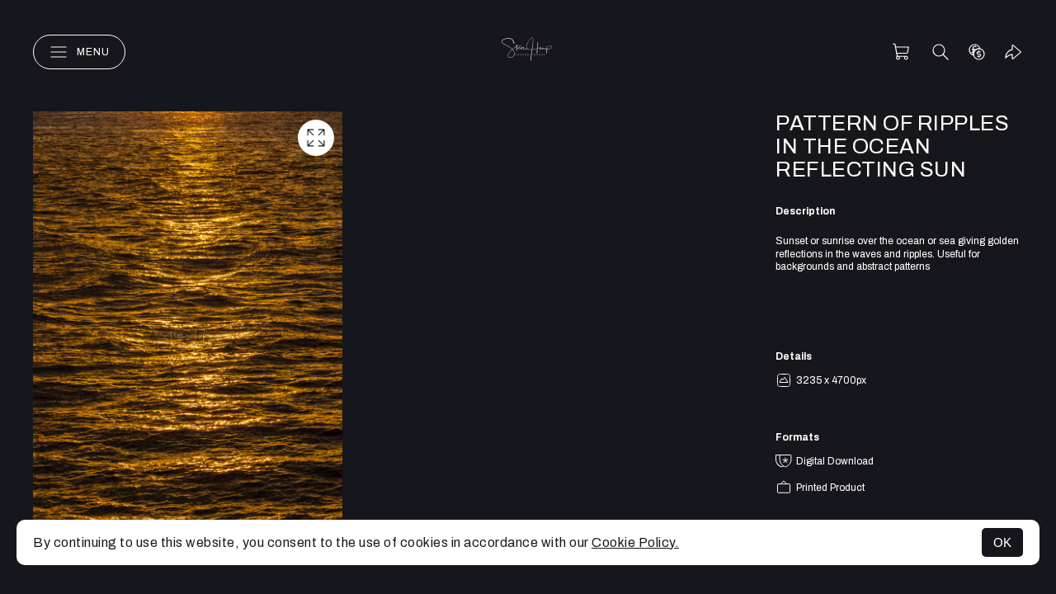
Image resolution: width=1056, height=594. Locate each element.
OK (1002, 542)
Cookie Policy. (635, 542)
